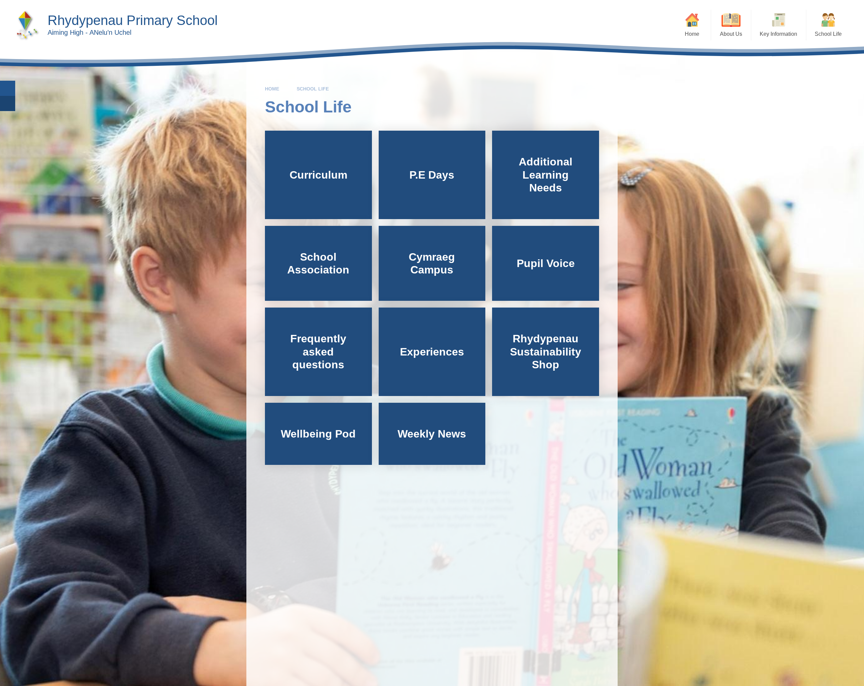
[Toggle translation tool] (7, 103)
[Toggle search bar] (7, 88)
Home (272, 88)
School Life (313, 88)
